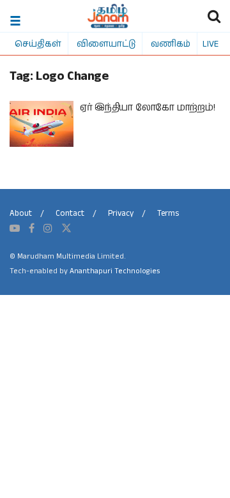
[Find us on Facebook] (31, 228)
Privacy (121, 213)
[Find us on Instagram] (47, 228)
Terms (168, 213)
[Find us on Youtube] (15, 228)
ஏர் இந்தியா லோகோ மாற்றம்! (147, 107)
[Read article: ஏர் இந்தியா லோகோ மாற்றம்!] (41, 124)
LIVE (210, 43)
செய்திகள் (38, 43)
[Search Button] (214, 16)
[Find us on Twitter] (66, 228)
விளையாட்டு (106, 43)
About (21, 213)
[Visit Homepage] (108, 16)
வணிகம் (170, 43)
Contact (70, 213)
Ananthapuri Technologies (115, 271)
